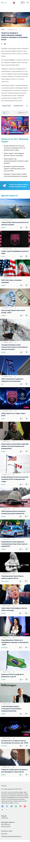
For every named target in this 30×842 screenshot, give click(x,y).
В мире (3, 227)
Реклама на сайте (6, 831)
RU (22, 2)
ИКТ (2, 384)
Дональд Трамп (6, 105)
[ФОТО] (15, 398)
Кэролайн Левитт (18, 105)
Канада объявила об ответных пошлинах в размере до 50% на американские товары (14, 148)
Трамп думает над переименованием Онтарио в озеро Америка (16, 161)
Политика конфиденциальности (11, 836)
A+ (5, 44)
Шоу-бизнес (5, 581)
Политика (4, 647)
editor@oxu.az (5, 824)
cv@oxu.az (4, 818)
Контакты (4, 833)
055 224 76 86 (5, 826)
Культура (4, 745)
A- (2, 44)
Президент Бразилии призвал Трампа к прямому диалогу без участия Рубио (14, 169)
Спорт (3, 256)
